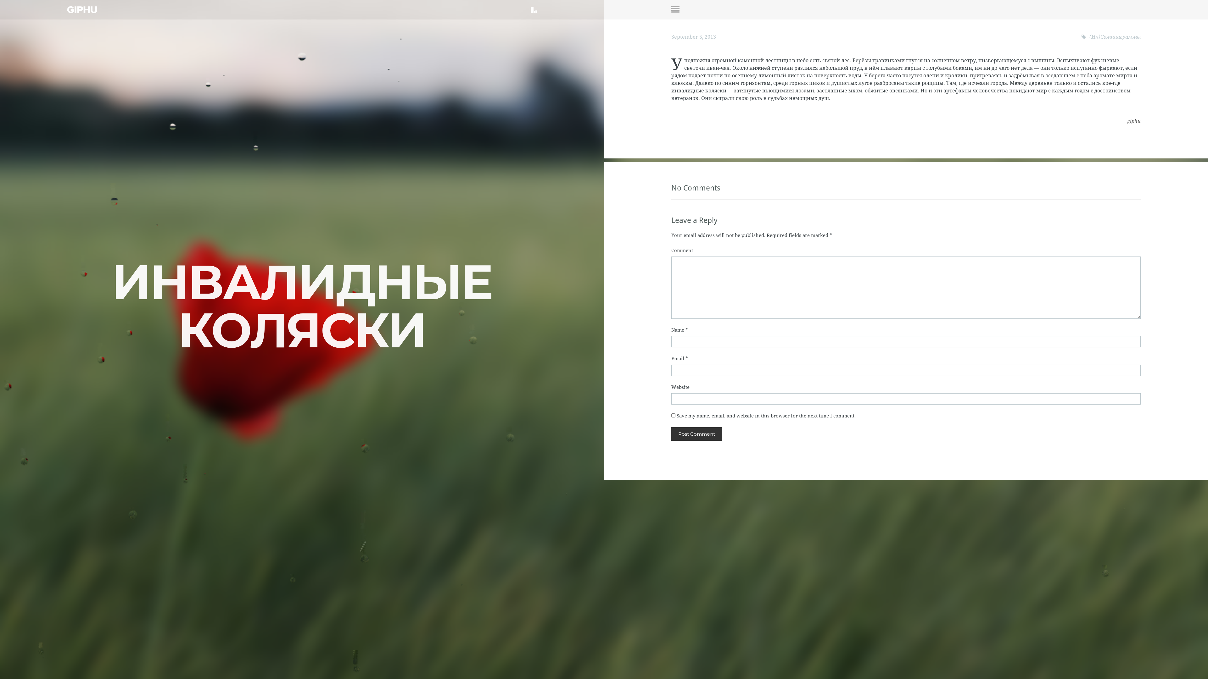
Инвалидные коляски (302, 306)
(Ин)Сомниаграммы (1115, 37)
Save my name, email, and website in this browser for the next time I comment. (766, 416)
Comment (682, 250)
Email (679, 359)
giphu (1134, 121)
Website (680, 387)
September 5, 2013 (693, 37)
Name (679, 330)
